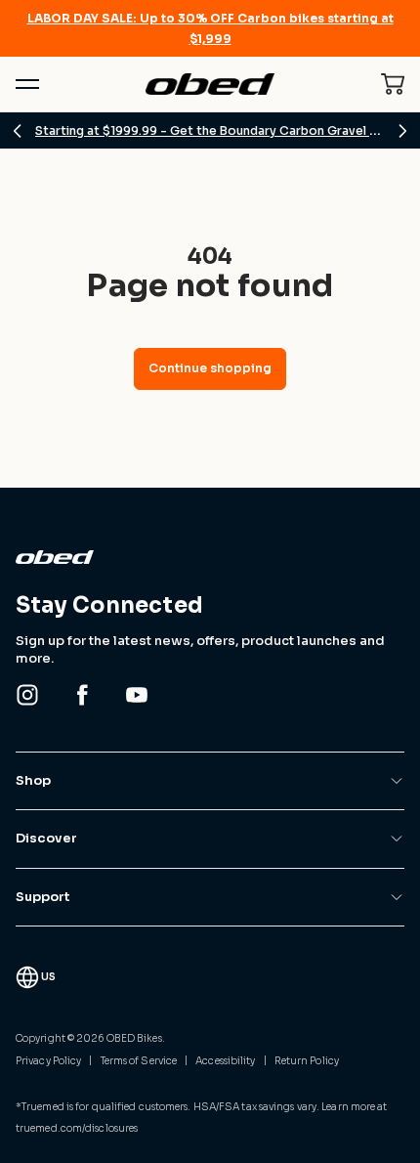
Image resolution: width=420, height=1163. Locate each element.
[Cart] (392, 84)
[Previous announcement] (17, 131)
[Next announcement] (402, 131)
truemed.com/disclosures (77, 1128)
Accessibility (225, 1061)
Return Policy (306, 1061)
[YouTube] (136, 695)
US (48, 976)
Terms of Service (139, 1061)
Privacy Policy (48, 1061)
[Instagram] (27, 695)
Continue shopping (210, 368)
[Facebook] (82, 695)
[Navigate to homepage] (210, 84)
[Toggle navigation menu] (27, 84)
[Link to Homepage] (210, 557)
